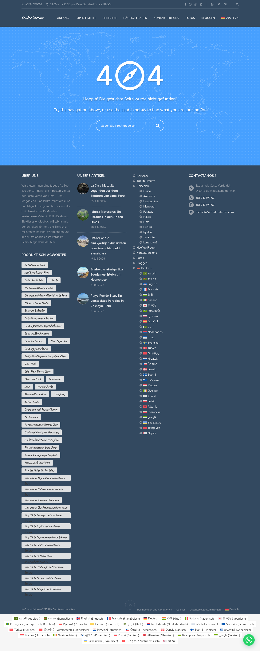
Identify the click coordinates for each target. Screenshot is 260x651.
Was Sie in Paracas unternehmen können (42, 578)
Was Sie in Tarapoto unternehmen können (42, 589)
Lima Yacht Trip (32, 379)
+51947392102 (34, 4)
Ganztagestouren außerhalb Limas (42, 326)
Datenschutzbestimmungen (205, 609)
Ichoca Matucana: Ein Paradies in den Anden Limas (107, 217)
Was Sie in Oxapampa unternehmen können (44, 567)
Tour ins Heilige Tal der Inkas (39, 470)
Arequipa (149, 196)
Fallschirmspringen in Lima (38, 318)
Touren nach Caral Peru (37, 463)
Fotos (190, 18)
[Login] (219, 4)
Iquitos (147, 232)
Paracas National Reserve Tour (40, 425)
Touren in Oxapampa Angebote (40, 455)
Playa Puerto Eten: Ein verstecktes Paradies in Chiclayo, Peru (107, 301)
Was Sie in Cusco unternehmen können (45, 537)
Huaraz (147, 227)
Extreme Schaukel (34, 310)
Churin (54, 280)
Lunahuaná (150, 242)
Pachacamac (31, 417)
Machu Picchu (45, 387)
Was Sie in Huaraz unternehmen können (42, 545)
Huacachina (150, 201)
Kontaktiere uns (166, 18)
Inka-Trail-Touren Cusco (37, 371)
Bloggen (208, 18)
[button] (249, 640)
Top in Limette (85, 18)
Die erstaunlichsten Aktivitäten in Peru (45, 295)
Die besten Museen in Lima (38, 288)
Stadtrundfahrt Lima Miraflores (41, 440)
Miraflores (59, 394)
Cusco (147, 191)
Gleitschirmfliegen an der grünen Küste (45, 356)
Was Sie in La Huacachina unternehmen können (38, 556)
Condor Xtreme (32, 17)
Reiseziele (109, 18)
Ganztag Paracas (33, 341)
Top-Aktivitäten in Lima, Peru (40, 447)
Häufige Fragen (135, 18)
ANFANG (63, 18)
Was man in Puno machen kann (41, 500)
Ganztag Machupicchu (36, 333)
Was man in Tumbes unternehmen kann (45, 508)
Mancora (149, 206)
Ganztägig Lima (59, 341)
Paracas (148, 211)
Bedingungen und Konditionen (154, 609)
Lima (146, 222)
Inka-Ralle (30, 364)
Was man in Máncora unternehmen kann (43, 489)
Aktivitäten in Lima (34, 265)
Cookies (180, 609)
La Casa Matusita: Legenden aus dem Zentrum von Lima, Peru (108, 191)
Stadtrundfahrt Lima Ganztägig (41, 432)
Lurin (27, 387)
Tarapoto (149, 237)
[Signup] (213, 4)
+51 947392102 (205, 198)
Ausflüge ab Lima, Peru (36, 272)
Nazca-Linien (31, 402)
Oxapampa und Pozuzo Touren (40, 409)
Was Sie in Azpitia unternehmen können (42, 526)
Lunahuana (55, 379)
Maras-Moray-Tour (35, 394)
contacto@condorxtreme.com (215, 212)
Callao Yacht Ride (33, 280)
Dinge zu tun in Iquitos (36, 303)
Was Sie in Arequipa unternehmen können (42, 515)
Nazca (147, 217)
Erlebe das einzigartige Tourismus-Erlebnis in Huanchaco (107, 274)
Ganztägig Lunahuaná (36, 349)
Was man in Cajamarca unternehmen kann (44, 478)
